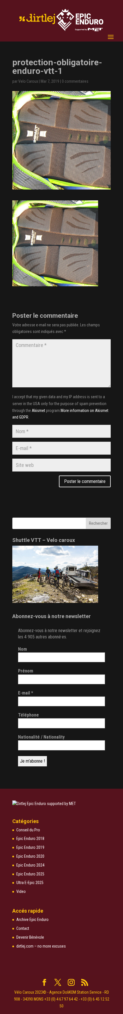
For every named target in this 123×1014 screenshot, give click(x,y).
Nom (22, 649)
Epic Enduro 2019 (30, 847)
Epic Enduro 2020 (30, 856)
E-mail (25, 693)
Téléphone (28, 715)
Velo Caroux (28, 81)
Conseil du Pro (28, 830)
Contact (22, 928)
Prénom (25, 671)
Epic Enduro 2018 (30, 838)
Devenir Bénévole (30, 937)
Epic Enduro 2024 (30, 865)
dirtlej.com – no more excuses (41, 946)
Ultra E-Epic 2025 (29, 882)
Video (21, 891)
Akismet (38, 410)
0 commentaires (75, 81)
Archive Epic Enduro (32, 919)
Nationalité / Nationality (41, 737)
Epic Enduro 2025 (30, 874)
